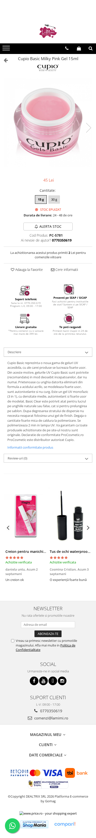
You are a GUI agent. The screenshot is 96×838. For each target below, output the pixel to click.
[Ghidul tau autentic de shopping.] (65, 824)
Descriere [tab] (14, 352)
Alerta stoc (50, 226)
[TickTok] (52, 681)
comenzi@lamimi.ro (50, 718)
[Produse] (6, 49)
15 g (41, 199)
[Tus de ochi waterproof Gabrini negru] (70, 516)
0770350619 (50, 710)
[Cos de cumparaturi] (78, 48)
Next (88, 128)
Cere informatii (66, 269)
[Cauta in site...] (90, 48)
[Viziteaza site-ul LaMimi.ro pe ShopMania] (34, 824)
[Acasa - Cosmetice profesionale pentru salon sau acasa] (48, 31)
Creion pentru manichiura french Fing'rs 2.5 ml (44, 551)
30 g (54, 199)
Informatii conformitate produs (30, 447)
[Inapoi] (3, 60)
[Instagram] (62, 681)
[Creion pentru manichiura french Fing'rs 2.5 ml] (26, 516)
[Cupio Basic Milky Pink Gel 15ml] (48, 122)
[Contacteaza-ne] (67, 48)
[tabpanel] (48, 122)
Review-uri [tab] (17, 458)
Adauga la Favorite (28, 269)
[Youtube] (43, 681)
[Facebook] (34, 681)
